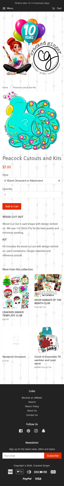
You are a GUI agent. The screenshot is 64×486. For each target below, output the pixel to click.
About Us (32, 410)
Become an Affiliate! (32, 397)
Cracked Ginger (41, 465)
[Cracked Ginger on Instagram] (36, 431)
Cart (59, 8)
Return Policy (32, 406)
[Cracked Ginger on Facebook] (21, 431)
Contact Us (32, 415)
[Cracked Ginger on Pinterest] (28, 431)
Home (5, 87)
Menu (9, 8)
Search (32, 401)
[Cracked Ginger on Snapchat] (43, 431)
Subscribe (53, 455)
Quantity (7, 189)
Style (5, 175)
